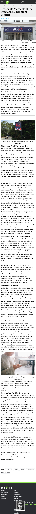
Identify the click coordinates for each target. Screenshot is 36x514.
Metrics (3, 490)
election (22, 469)
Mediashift (7, 2)
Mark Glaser (30, 504)
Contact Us (16, 492)
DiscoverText (5, 421)
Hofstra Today (5, 205)
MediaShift (7, 487)
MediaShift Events (18, 496)
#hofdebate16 (5, 385)
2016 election (9, 469)
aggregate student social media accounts (13, 231)
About (15, 490)
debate (16, 469)
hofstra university (30, 469)
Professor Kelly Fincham (10, 148)
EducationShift (4, 492)
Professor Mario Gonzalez (8, 183)
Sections (2, 2)
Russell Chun (6, 19)
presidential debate (5, 472)
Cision (23, 415)
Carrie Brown (11, 345)
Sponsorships (17, 494)
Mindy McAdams (21, 345)
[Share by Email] (31, 6)
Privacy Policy (17, 509)
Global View (3, 498)
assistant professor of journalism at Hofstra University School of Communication (16, 453)
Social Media (4, 494)
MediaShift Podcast (18, 500)
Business (3, 496)
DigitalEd (16, 498)
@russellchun (10, 459)
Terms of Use (17, 510)
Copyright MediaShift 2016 (17, 512)
